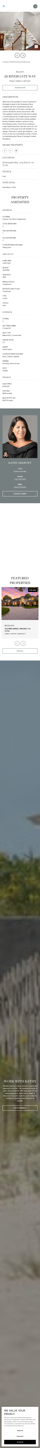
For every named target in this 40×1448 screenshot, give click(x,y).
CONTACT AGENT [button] (20, 494)
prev (17, 55)
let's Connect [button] (20, 1108)
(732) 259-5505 (20, 479)
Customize (20, 1436)
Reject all (20, 1430)
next (22, 55)
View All (20, 651)
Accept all (20, 1442)
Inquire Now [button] (20, 88)
